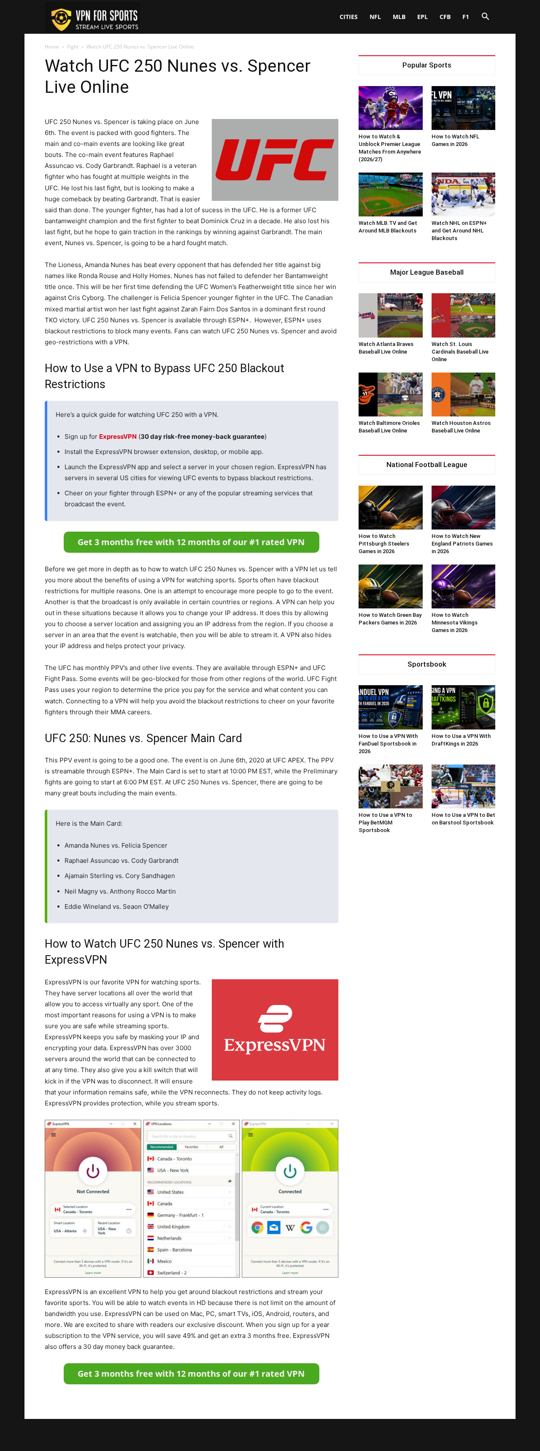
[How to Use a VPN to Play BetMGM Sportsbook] (391, 786)
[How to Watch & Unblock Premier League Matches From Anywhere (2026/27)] (391, 108)
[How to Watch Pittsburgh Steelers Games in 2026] (391, 508)
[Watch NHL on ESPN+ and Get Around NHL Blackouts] (464, 194)
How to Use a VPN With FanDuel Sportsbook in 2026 (388, 743)
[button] (485, 18)
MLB (399, 17)
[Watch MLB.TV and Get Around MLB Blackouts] (391, 194)
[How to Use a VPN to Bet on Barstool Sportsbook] (464, 786)
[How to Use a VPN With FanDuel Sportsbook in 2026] (391, 707)
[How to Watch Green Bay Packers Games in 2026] (391, 586)
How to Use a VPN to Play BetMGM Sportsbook (385, 822)
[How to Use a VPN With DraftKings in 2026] (464, 707)
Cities (349, 17)
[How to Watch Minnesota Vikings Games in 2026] (464, 586)
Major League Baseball (427, 272)
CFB (445, 17)
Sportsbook (427, 664)
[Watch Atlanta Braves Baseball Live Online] (391, 315)
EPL (422, 17)
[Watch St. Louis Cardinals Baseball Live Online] (464, 315)
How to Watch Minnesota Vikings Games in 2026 (455, 622)
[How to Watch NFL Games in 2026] (464, 108)
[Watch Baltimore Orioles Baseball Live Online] (391, 394)
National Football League (426, 464)
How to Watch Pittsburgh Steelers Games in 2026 (384, 543)
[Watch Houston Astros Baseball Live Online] (464, 394)
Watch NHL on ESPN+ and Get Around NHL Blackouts (459, 230)
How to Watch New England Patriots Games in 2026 (462, 543)
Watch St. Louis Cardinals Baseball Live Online (460, 351)
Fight (72, 46)
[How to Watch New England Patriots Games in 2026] (464, 508)
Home (52, 46)
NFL (375, 17)
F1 (465, 17)
